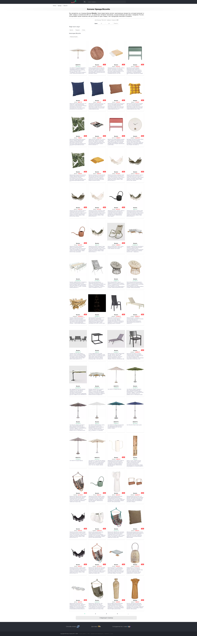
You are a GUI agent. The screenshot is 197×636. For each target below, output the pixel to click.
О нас (111, 633)
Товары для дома (73, 36)
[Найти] (85, 1)
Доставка (94, 626)
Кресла (71, 30)
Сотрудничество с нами (119, 626)
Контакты (107, 633)
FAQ (88, 633)
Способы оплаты (71, 626)
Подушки (77, 30)
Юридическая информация (97, 633)
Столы (83, 30)
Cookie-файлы (82, 633)
